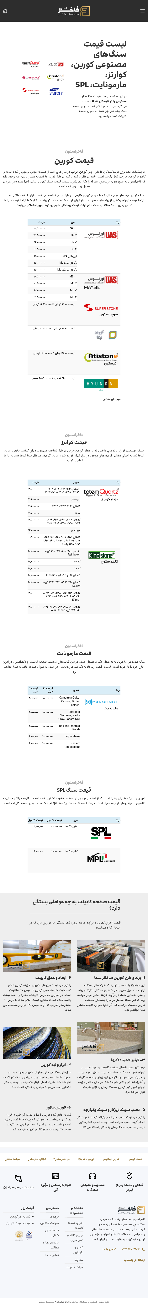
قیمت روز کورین (20, 1216)
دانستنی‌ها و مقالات (51, 1245)
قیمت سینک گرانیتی (17, 1223)
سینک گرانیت (74, 1267)
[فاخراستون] (74, 10)
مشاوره (79, 1260)
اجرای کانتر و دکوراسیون (75, 1238)
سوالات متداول (49, 1223)
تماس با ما (52, 1255)
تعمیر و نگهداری (78, 1250)
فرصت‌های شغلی (52, 1233)
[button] (142, 11)
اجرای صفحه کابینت (75, 1225)
